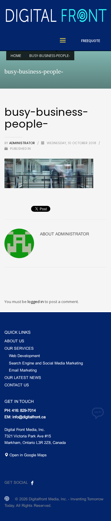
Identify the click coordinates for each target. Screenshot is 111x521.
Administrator (22, 143)
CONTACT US (16, 385)
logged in (36, 301)
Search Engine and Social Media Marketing (46, 363)
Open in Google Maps (27, 455)
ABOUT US (14, 341)
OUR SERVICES (19, 349)
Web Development (24, 356)
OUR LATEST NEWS (22, 378)
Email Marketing (23, 370)
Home (16, 55)
